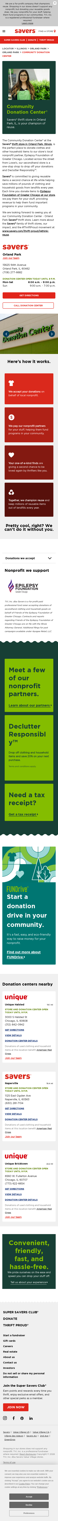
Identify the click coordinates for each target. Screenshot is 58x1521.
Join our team (11, 258)
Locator (8, 48)
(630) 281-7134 (14, 1103)
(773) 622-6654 (15, 1183)
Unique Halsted (14, 1004)
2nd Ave (44, 1436)
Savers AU (31, 1436)
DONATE (32, 40)
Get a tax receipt (23, 814)
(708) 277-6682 (12, 272)
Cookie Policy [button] (24, 1484)
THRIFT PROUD (46, 40)
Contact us (10, 1362)
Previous (6, 334)
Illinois (22, 48)
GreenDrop (9, 1440)
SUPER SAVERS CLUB (14, 40)
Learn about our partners (30, 705)
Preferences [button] (42, 1487)
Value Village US (21, 1432)
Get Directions (29, 295)
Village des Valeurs (13, 1436)
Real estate (10, 1351)
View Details (13, 1035)
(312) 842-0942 (14, 1024)
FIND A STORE (46, 31)
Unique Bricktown (16, 1163)
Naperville (11, 1083)
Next (52, 334)
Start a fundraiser (14, 1335)
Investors (9, 1368)
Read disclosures (27, 1454)
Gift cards (9, 1340)
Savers (6, 1432)
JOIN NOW (15, 1407)
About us (9, 1357)
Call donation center (28, 305)
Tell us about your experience (29, 1282)
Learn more (27, 23)
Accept (29, 1497)
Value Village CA (41, 1432)
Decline (29, 1505)
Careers (8, 1346)
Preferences (29, 1513)
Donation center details (21, 1041)
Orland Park (38, 48)
